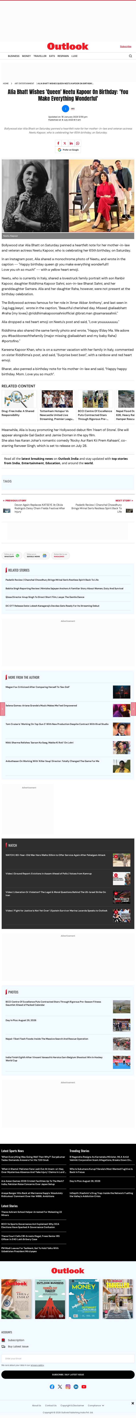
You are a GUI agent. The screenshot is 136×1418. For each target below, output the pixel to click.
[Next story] (133, 709)
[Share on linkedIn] (71, 143)
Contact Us (51, 1405)
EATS (52, 56)
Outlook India (68, 459)
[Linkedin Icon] (76, 1386)
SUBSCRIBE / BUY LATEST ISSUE (68, 1374)
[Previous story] (2, 709)
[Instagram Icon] (68, 1386)
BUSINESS (13, 56)
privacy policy (37, 1365)
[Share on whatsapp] (78, 143)
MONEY (26, 56)
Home (6, 83)
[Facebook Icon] (52, 1386)
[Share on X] (65, 143)
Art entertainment (24, 83)
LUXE (74, 56)
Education (52, 463)
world (88, 463)
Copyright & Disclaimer (72, 1405)
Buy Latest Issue (18, 1346)
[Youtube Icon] (84, 1386)
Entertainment (33, 463)
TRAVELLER (40, 56)
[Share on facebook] (58, 143)
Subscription (16, 1340)
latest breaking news (37, 459)
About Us (36, 1405)
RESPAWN (63, 56)
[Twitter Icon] (60, 1386)
